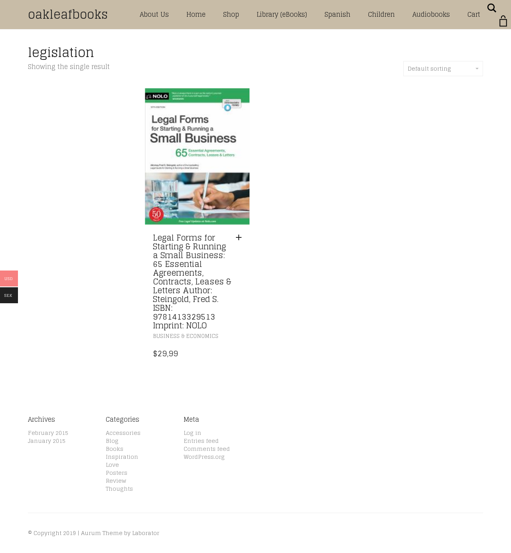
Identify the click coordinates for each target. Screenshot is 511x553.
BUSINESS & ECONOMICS (185, 336)
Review (116, 481)
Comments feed (207, 449)
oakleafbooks (68, 14)
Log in (192, 433)
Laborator (145, 533)
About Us (154, 14)
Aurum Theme (102, 533)
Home (196, 14)
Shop (231, 14)
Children (381, 14)
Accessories (123, 433)
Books (114, 449)
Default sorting (429, 68)
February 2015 (48, 433)
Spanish (338, 14)
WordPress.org (204, 457)
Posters (116, 473)
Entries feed (201, 441)
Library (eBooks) (282, 14)
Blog (112, 441)
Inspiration (122, 457)
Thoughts (119, 489)
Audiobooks (431, 14)
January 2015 (46, 441)
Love (112, 465)
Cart (473, 14)
